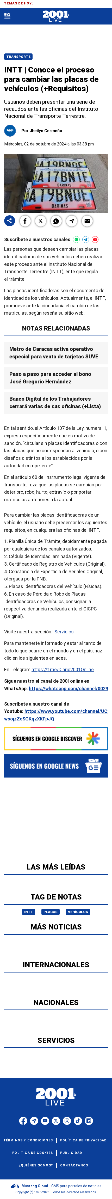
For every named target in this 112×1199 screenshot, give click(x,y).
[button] (25, 221)
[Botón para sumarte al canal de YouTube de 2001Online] (95, 239)
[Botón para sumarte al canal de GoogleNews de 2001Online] (56, 766)
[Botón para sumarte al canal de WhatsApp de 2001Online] (76, 239)
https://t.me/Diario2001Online (63, 669)
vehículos (78, 912)
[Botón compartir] (9, 221)
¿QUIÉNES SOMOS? (36, 1165)
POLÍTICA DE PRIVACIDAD (83, 1140)
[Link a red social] (23, 1121)
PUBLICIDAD (71, 1153)
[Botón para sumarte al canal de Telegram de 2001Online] (85, 239)
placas (50, 912)
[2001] (56, 16)
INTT (28, 912)
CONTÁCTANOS (74, 1165)
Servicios (64, 631)
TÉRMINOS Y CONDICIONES (28, 1140)
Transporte (18, 57)
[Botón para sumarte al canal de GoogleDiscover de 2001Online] (56, 738)
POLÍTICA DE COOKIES (32, 1153)
